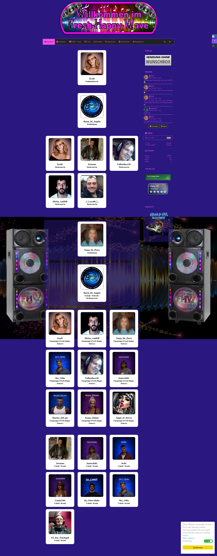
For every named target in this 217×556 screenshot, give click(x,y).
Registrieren (139, 42)
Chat (88, 42)
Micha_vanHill (158, 138)
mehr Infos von (93, 74)
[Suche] (164, 42)
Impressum (111, 42)
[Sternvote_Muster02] (158, 188)
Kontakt (99, 42)
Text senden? (154, 126)
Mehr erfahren (189, 538)
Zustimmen (198, 547)
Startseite (49, 42)
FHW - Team (76, 42)
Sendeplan (62, 42)
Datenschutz (125, 42)
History (164, 126)
